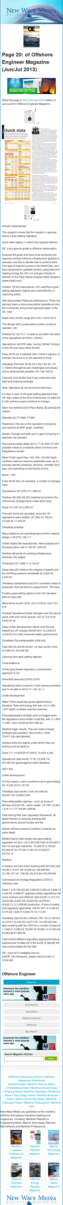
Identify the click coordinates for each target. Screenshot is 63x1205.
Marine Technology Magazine (53, 1149)
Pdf (25, 100)
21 (37, 219)
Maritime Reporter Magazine (35, 1149)
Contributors (31, 1004)
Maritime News (16, 1084)
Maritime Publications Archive (25, 1077)
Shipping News (13, 1091)
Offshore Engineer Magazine (16, 1182)
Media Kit (31, 1024)
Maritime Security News (41, 1084)
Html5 (41, 100)
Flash (31, 100)
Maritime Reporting (35, 1091)
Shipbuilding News (18, 1088)
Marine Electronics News (30, 1099)
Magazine (31, 982)
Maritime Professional (36, 1102)
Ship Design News (25, 1095)
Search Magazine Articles (18, 1054)
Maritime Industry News (44, 1088)
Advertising (31, 1011)
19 (37, 123)
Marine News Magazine (53, 1182)
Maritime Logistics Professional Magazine (16, 1151)
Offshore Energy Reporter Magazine (35, 1184)
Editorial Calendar (31, 1018)
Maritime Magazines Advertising (36, 1078)
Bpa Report (31, 1031)
